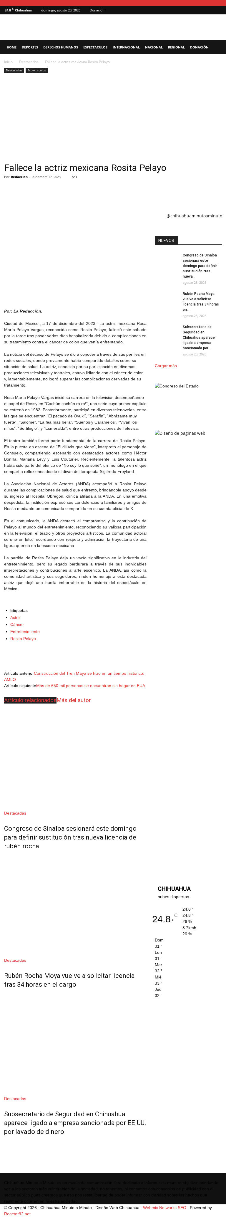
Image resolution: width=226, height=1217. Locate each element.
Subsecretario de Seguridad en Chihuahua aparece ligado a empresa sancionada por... (199, 337)
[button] (208, 10)
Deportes (30, 47)
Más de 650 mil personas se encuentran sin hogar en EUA (90, 685)
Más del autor (73, 700)
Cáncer (17, 624)
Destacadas (29, 61)
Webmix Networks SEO (164, 1207)
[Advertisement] (113, 118)
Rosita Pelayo (23, 638)
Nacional (154, 47)
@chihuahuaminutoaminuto (194, 216)
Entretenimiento (25, 631)
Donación (97, 10)
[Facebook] (217, 10)
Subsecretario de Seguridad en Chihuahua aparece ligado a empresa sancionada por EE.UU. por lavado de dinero (75, 1122)
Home (11, 47)
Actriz (15, 617)
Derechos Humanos (60, 47)
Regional (176, 47)
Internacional (126, 47)
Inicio (8, 61)
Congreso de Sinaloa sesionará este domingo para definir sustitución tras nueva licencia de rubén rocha (70, 837)
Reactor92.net (17, 1213)
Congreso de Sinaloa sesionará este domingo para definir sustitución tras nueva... (200, 265)
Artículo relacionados (30, 700)
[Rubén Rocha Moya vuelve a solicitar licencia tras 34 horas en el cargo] (75, 905)
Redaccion (19, 176)
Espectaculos (95, 47)
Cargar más (166, 365)
